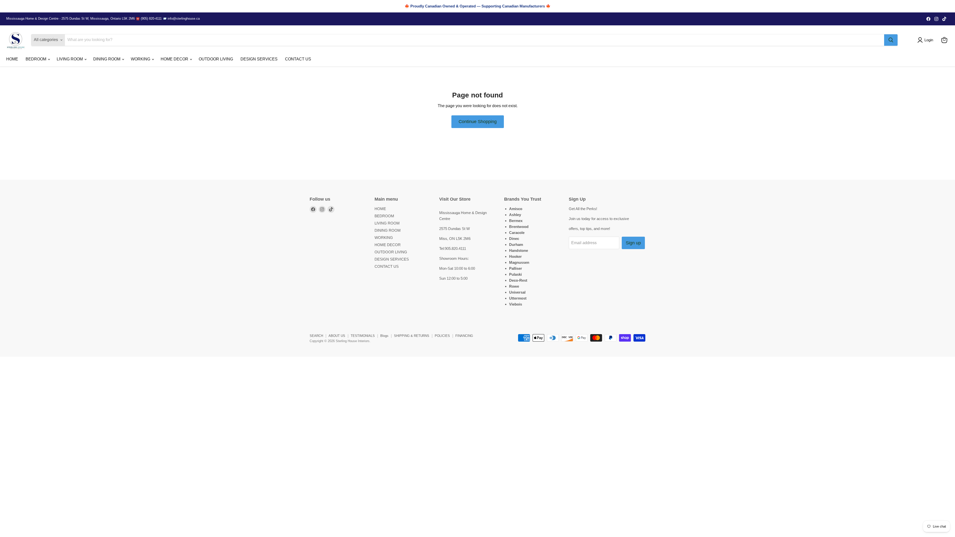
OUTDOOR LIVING (216, 59)
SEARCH (316, 336)
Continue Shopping (478, 121)
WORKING (141, 59)
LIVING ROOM (70, 59)
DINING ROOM (107, 59)
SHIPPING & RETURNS (411, 336)
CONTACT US (298, 59)
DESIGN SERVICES (259, 59)
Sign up (633, 242)
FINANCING (464, 336)
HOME (12, 59)
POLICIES (442, 336)
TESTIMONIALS (363, 336)
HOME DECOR (175, 59)
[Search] (891, 40)
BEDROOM (36, 59)
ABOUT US (337, 336)
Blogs (384, 336)
